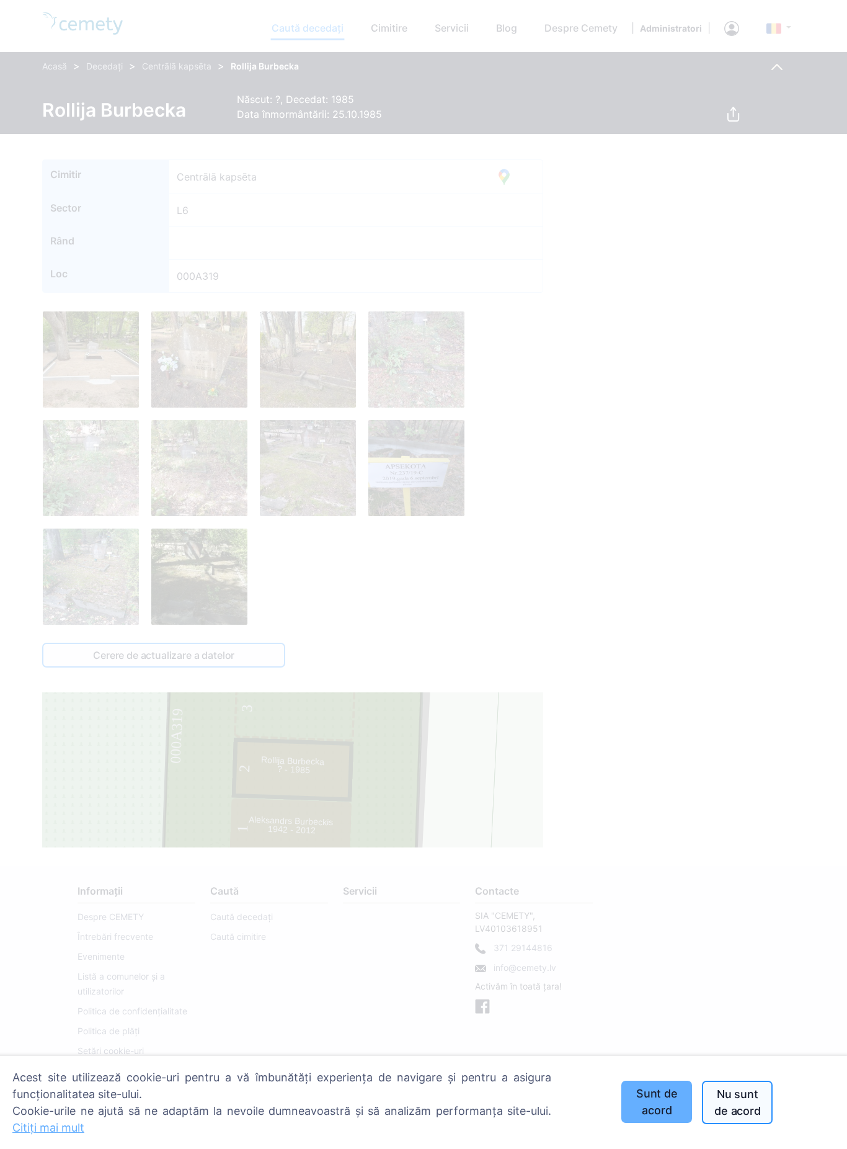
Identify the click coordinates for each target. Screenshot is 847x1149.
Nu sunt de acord (737, 1102)
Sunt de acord (657, 1102)
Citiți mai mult (48, 1127)
